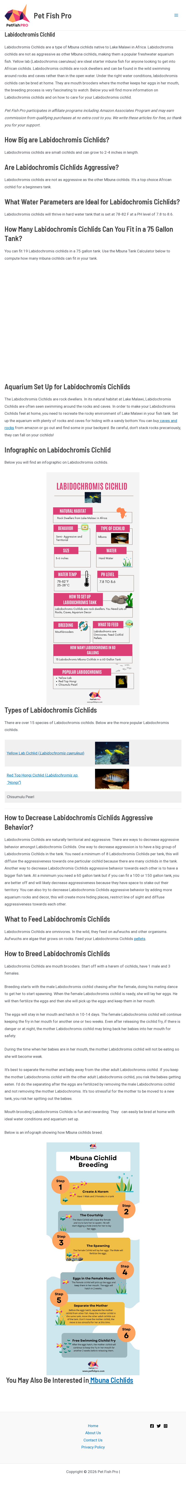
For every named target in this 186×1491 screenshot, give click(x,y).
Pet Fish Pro (53, 15)
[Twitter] (159, 1426)
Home (93, 1425)
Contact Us (93, 1440)
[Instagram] (166, 1426)
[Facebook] (152, 1426)
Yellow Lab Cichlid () (45, 753)
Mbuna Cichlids (111, 1379)
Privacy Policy (93, 1447)
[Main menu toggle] (176, 15)
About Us (93, 1433)
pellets (139, 938)
